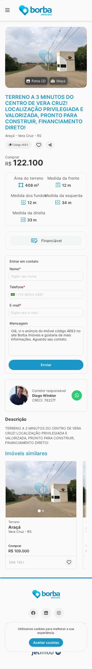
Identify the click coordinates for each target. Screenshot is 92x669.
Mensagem (19, 323)
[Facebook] (33, 613)
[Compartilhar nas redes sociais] (50, 145)
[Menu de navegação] (7, 10)
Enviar (46, 365)
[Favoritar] (38, 145)
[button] (46, 57)
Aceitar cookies (46, 642)
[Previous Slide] (9, 57)
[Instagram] (59, 613)
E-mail (15, 305)
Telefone (17, 287)
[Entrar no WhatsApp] (77, 395)
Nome (15, 269)
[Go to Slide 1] (39, 510)
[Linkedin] (46, 613)
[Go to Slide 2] (43, 511)
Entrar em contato (24, 261)
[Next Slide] (83, 57)
